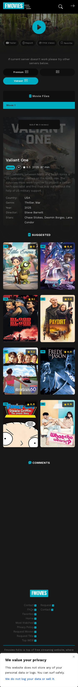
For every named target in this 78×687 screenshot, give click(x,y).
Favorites (28, 614)
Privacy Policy (25, 627)
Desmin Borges (54, 217)
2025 (28, 207)
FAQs (30, 609)
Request (46, 605)
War (37, 202)
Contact (29, 605)
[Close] (73, 656)
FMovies (13, 5)
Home (30, 618)
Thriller (29, 202)
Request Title (25, 636)
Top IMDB (28, 640)
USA (27, 197)
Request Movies (24, 631)
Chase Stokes (34, 217)
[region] (39, 670)
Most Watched (25, 622)
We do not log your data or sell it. (30, 679)
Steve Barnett (34, 212)
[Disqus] (39, 522)
